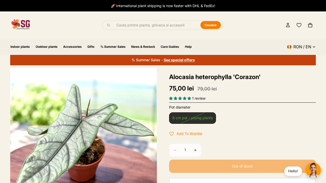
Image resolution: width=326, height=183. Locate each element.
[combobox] (155, 25)
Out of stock (242, 166)
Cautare (211, 25)
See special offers (179, 60)
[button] (180, 98)
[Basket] (310, 25)
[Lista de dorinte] (299, 25)
